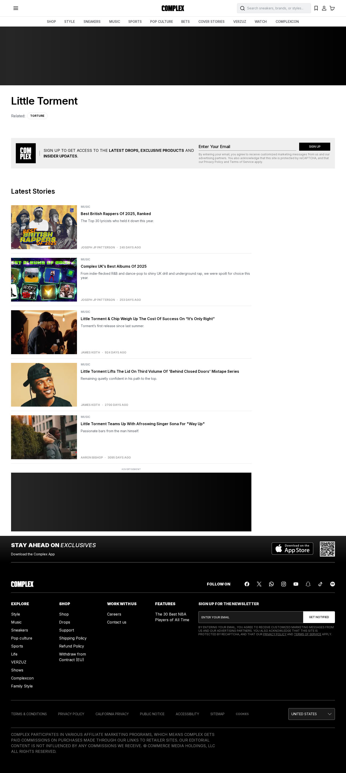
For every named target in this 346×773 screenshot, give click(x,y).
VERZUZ (239, 22)
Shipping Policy (73, 638)
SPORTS (135, 22)
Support (66, 630)
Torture (37, 116)
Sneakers (19, 630)
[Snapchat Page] (308, 584)
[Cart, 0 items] (332, 8)
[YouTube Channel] (296, 584)
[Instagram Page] (283, 584)
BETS (185, 22)
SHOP (51, 22)
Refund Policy (71, 646)
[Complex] (173, 8)
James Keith (90, 352)
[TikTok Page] (320, 584)
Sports (17, 646)
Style (15, 614)
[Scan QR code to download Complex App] (327, 549)
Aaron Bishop (92, 457)
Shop (64, 614)
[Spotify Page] (332, 584)
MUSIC (114, 22)
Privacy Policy (213, 162)
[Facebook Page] (247, 584)
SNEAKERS (92, 22)
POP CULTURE (161, 22)
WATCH (261, 22)
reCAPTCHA (307, 158)
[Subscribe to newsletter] (319, 617)
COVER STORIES (211, 22)
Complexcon (22, 678)
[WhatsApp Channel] (271, 584)
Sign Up (315, 146)
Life (14, 654)
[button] (311, 714)
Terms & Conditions (29, 714)
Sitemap (217, 714)
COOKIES (242, 714)
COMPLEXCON (287, 22)
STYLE (69, 22)
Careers (114, 614)
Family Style (22, 686)
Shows (17, 670)
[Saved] (316, 8)
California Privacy (112, 714)
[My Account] (324, 8)
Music (16, 622)
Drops (64, 622)
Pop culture (21, 638)
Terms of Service (242, 162)
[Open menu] (15, 8)
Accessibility (187, 714)
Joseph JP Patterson (98, 247)
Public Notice (152, 714)
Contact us (116, 622)
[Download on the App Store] (292, 549)
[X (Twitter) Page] (259, 584)
